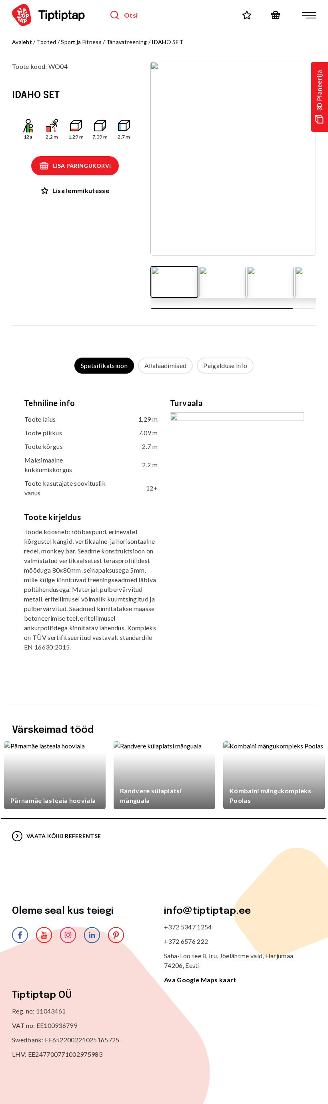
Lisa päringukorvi (82, 165)
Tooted (46, 41)
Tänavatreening (126, 41)
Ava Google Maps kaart (200, 979)
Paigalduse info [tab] (225, 365)
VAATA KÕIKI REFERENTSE (63, 836)
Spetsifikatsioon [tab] (104, 365)
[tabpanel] (164, 531)
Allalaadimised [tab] (165, 365)
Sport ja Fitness (81, 41)
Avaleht (22, 41)
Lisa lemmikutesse (80, 190)
